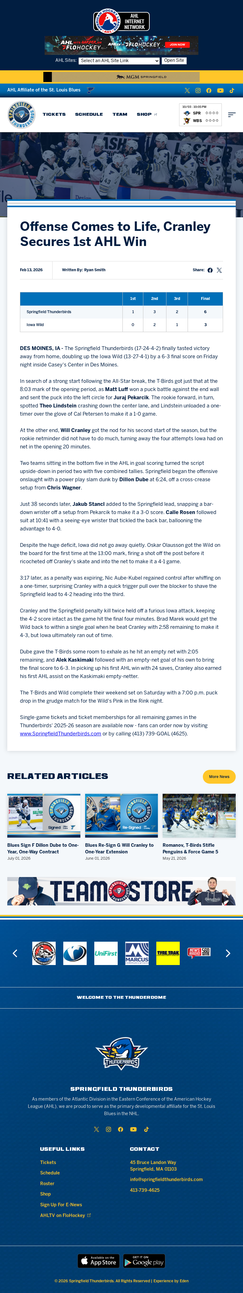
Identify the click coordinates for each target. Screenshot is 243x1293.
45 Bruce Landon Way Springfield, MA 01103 (153, 1166)
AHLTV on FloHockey (62, 1216)
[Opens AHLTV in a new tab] (121, 45)
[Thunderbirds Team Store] (121, 891)
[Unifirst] (75, 953)
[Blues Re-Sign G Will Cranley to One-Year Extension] (121, 815)
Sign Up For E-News (61, 1205)
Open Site (174, 61)
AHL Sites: (66, 61)
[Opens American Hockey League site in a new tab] (121, 21)
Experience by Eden (171, 1281)
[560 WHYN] (168, 953)
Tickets (54, 114)
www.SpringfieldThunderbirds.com (60, 734)
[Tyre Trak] (137, 953)
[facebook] (209, 90)
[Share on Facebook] (210, 270)
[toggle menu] (232, 115)
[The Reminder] (44, 953)
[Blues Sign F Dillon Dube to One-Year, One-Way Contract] (43, 815)
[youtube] (220, 90)
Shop (144, 114)
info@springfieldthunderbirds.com (166, 1180)
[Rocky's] (199, 953)
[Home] (21, 115)
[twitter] (187, 90)
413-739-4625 (144, 1191)
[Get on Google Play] (144, 1261)
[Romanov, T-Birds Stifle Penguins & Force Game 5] (199, 815)
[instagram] (198, 90)
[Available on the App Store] (99, 1261)
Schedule (89, 114)
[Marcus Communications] (106, 953)
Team (120, 114)
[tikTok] (232, 90)
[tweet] (219, 270)
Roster (47, 1184)
